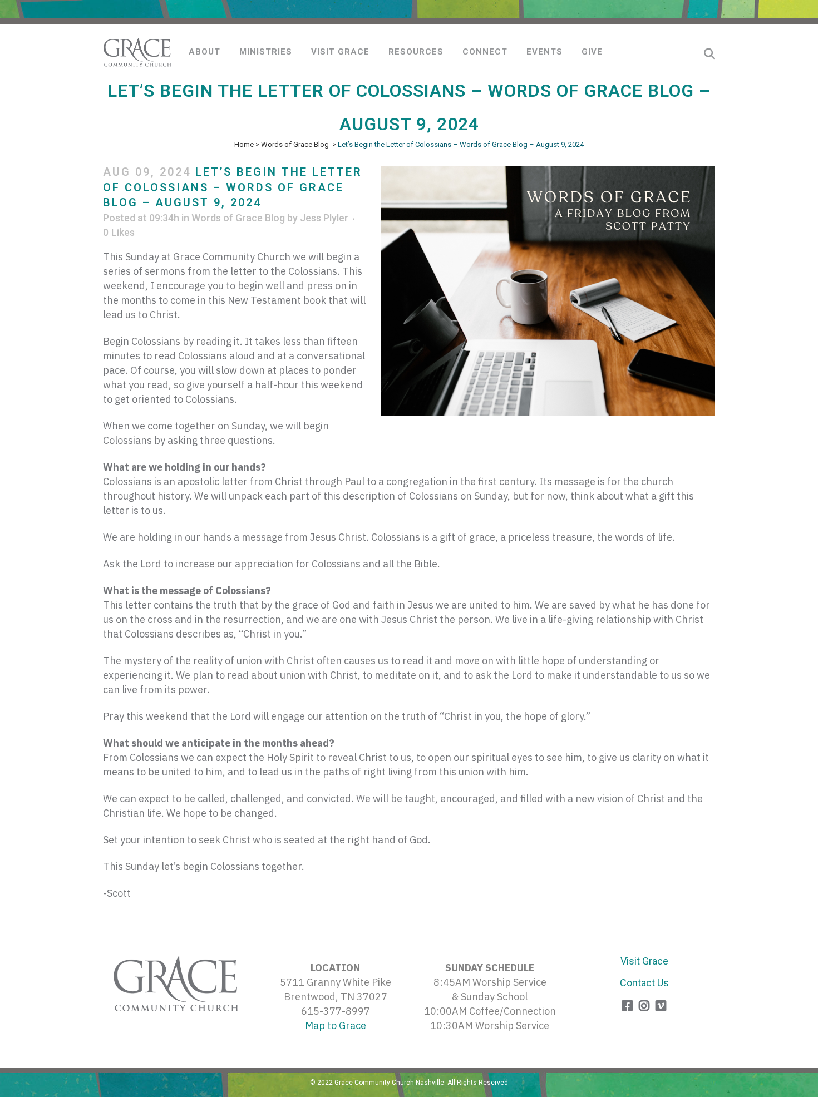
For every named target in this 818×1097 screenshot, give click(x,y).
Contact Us (644, 983)
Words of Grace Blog (295, 144)
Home (244, 144)
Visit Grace (644, 961)
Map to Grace (335, 1025)
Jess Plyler (324, 218)
